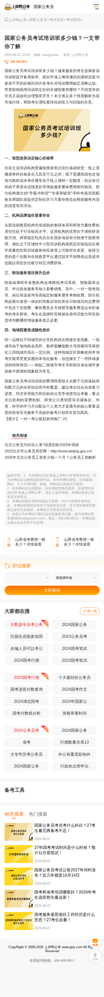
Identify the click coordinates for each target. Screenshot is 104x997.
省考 (26, 742)
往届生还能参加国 (26, 636)
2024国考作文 (74, 689)
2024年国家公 (74, 701)
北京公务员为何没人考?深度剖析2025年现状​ (42, 445)
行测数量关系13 (74, 742)
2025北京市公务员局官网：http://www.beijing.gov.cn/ (48, 451)
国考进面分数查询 (26, 689)
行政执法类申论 (74, 766)
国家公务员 (39, 20)
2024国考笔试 (74, 648)
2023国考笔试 (74, 660)
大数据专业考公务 (26, 624)
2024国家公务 (74, 624)
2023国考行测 (26, 677)
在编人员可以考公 (26, 648)
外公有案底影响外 (74, 754)
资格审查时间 (74, 713)
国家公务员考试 (18, 381)
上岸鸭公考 (19, 20)
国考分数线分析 (26, 713)
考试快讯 (74, 20)
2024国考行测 (26, 660)
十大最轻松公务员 (74, 677)
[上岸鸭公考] (19, 6)
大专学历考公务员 (26, 754)
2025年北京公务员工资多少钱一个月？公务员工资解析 (50, 457)
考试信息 (57, 20)
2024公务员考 (26, 730)
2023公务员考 (74, 636)
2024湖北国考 (26, 701)
